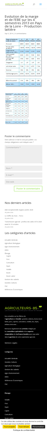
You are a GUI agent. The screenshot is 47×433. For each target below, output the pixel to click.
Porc (8, 259)
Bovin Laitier (10, 276)
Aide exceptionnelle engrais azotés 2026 (19, 210)
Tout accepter (9, 426)
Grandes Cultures (11, 283)
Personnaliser (38, 426)
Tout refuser (24, 426)
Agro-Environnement (12, 247)
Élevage (7, 253)
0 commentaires (20, 33)
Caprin (8, 256)
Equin (8, 266)
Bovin (8, 273)
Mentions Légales (11, 343)
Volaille (8, 269)
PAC (6, 286)
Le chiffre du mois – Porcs (14, 216)
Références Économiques (14, 289)
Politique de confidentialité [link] (24, 430)
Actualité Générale (11, 240)
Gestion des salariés (12, 279)
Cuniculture (10, 263)
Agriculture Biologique (12, 243)
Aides (7, 250)
